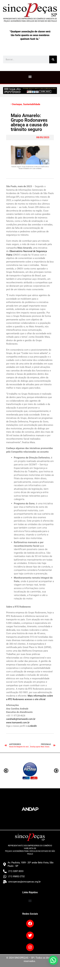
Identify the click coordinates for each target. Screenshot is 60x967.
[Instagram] (30, 947)
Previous (56, 770)
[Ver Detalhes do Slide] (30, 90)
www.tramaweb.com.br (18, 722)
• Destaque (16, 104)
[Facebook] (30, 923)
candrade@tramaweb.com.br (20, 719)
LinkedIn (32, 726)
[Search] (53, 59)
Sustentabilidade (31, 104)
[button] (30, 76)
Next (6, 770)
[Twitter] (30, 935)
